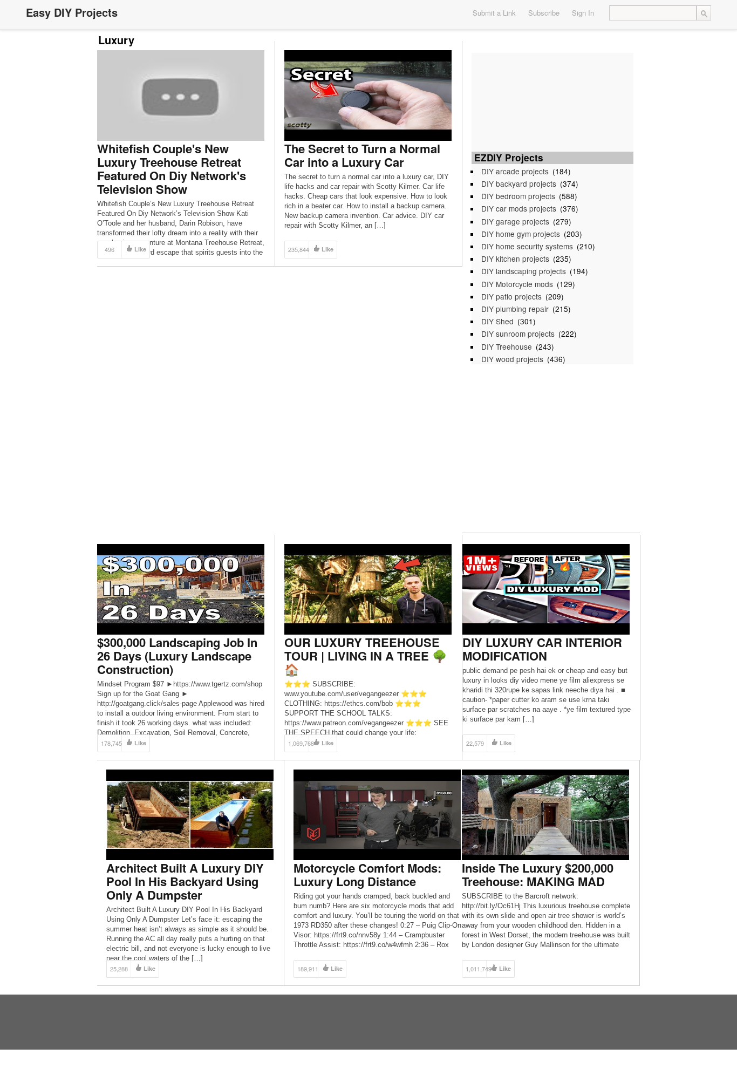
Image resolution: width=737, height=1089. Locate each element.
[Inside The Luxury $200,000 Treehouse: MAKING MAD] (545, 814)
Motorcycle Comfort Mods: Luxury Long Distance (367, 874)
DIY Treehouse (506, 346)
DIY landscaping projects (523, 271)
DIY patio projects (511, 296)
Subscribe (543, 13)
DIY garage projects (515, 221)
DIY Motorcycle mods (517, 283)
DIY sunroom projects (518, 333)
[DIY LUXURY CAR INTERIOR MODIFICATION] (546, 588)
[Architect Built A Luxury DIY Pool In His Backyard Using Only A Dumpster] (190, 814)
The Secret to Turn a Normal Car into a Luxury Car (362, 155)
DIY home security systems (527, 246)
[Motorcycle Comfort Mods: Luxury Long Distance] (377, 814)
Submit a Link (494, 13)
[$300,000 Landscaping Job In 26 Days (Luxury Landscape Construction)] (180, 588)
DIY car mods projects (518, 208)
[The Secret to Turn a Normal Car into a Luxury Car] (368, 95)
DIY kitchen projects (515, 258)
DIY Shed (497, 321)
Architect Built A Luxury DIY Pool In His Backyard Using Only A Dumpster (185, 881)
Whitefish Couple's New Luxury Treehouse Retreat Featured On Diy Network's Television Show (171, 169)
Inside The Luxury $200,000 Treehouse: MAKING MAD (537, 874)
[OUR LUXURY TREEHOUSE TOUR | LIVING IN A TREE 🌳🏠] (368, 588)
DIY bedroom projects (518, 195)
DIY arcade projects (515, 171)
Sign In (583, 13)
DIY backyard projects (518, 183)
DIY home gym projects (520, 233)
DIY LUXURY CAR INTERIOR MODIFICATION (542, 649)
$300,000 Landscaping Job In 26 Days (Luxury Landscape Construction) (177, 656)
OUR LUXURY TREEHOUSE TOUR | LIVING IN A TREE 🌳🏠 (365, 656)
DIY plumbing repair (515, 308)
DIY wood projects (512, 358)
